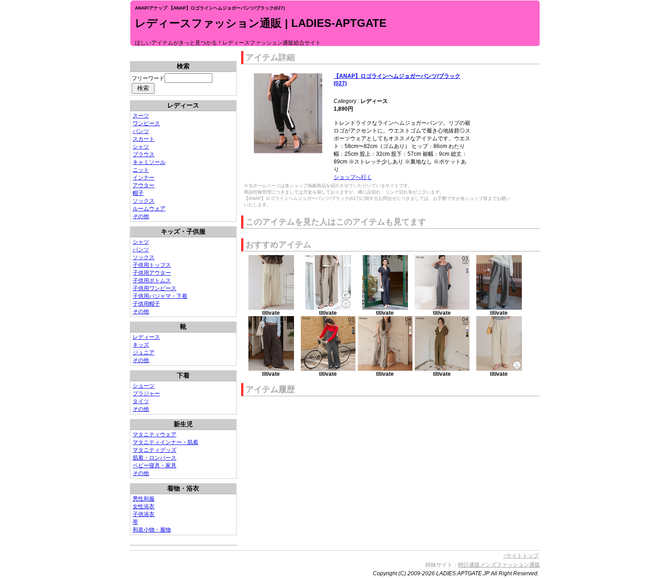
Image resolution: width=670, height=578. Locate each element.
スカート (144, 139)
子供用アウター (152, 273)
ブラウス (144, 154)
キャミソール (149, 162)
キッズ (141, 345)
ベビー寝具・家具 (154, 465)
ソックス (144, 201)
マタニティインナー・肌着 (165, 442)
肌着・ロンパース (154, 458)
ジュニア (144, 352)
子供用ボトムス (152, 280)
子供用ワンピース (154, 288)
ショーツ (144, 386)
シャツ (141, 146)
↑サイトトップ (521, 555)
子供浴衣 (144, 514)
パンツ (141, 131)
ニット (141, 170)
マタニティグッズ (154, 450)
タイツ (141, 401)
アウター (144, 185)
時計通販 (469, 565)
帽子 (138, 193)
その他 (141, 216)
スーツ (141, 116)
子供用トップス (152, 265)
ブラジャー (146, 393)
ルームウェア (149, 208)
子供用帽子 (146, 304)
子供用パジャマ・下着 (160, 296)
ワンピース (146, 123)
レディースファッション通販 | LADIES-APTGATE (261, 23)
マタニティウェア (154, 434)
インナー (144, 177)
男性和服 (144, 499)
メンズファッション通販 (510, 565)
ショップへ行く (353, 177)
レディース (146, 337)
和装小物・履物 (152, 530)
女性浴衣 (144, 506)
